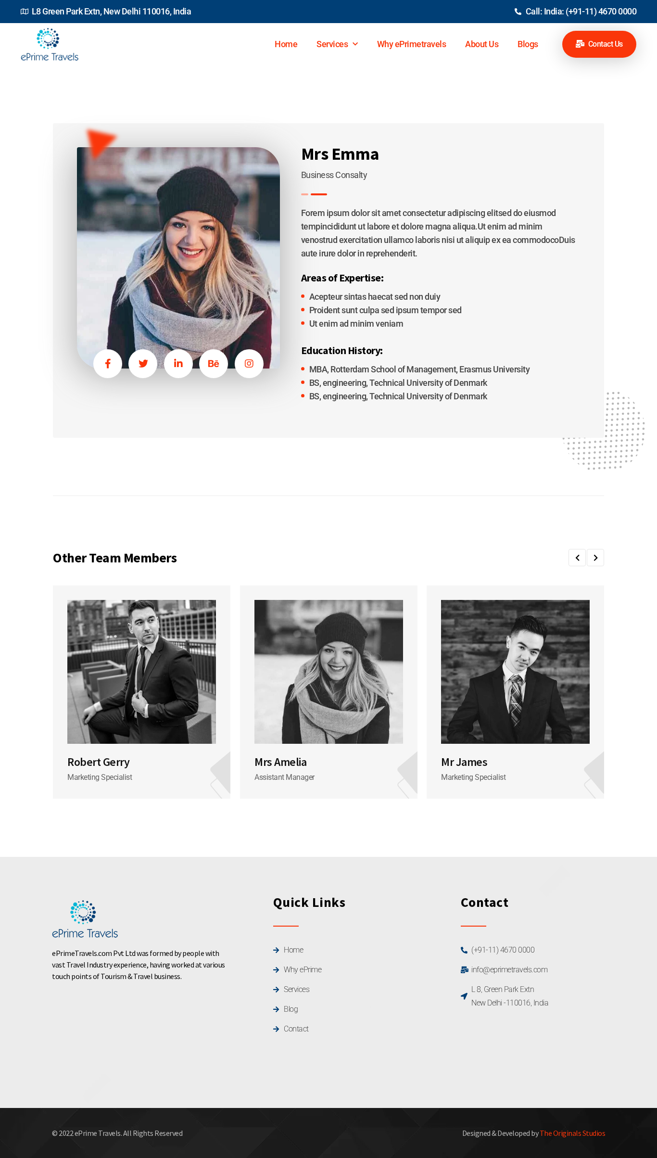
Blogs (528, 44)
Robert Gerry (98, 762)
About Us (481, 44)
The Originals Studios (573, 1133)
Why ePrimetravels (411, 44)
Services (332, 44)
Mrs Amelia (280, 762)
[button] (577, 557)
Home (286, 44)
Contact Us (604, 44)
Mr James (464, 762)
